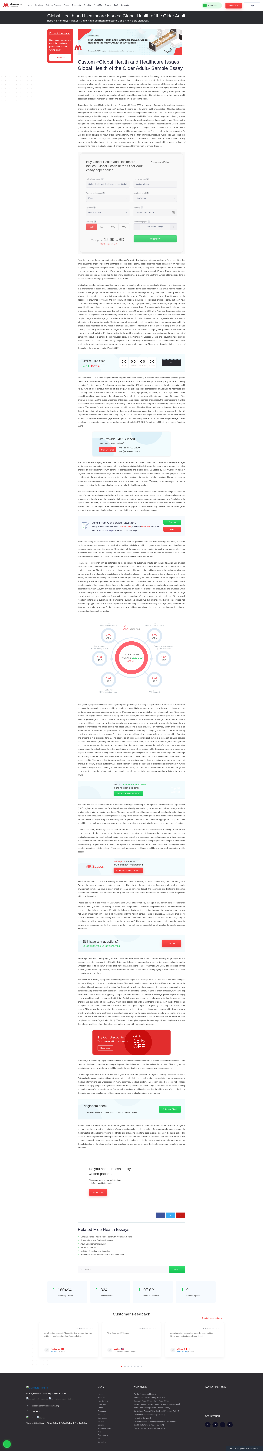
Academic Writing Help (170, 1404)
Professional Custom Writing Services (149, 1397)
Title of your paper (93, 179)
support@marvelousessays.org (45, 1406)
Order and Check (169, 1109)
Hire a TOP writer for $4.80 (128, 793)
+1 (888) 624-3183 (129, 451)
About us (101, 1415)
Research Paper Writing (143, 1401)
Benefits (87, 5)
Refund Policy (66, 1423)
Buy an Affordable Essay (160, 1408)
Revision (54, 1352)
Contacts (125, 5)
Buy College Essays (142, 1411)
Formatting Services (142, 1418)
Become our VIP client (160, 162)
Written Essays (140, 1404)
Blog (99, 1432)
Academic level (140, 193)
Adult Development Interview (93, 1244)
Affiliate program (104, 1428)
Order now (233, 5)
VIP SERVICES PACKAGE (132, 657)
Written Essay (153, 1404)
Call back (36, 1411)
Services (39, 5)
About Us (98, 5)
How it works (103, 1401)
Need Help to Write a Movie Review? (148, 1425)
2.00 (108, 636)
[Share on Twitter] (170, 1215)
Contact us (102, 1442)
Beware (108, 5)
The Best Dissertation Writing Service (148, 1415)
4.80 (163, 659)
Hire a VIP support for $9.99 (128, 870)
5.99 (108, 680)
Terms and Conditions (35, 1423)
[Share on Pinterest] (180, 1215)
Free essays (103, 1435)
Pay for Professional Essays (145, 1394)
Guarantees (102, 1418)
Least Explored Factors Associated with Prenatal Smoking (106, 1237)
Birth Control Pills (88, 1247)
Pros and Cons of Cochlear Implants (97, 1240)
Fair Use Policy (81, 1423)
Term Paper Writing (161, 1401)
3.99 (99, 659)
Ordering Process (53, 5)
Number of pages (140, 222)
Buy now (172, 522)
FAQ (116, 5)
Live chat (171, 943)
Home (29, 5)
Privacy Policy (52, 1423)
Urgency (137, 207)
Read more (105, 1048)
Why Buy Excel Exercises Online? (165, 1411)
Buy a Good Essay (141, 1408)
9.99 (154, 680)
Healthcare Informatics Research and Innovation (102, 1254)
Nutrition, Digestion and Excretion (95, 1251)
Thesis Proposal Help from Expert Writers (150, 1428)
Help (172, 529)
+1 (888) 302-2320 (129, 447)
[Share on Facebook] (160, 1215)
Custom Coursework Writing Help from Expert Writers (155, 1421)
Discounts (76, 5)
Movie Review (182, 1352)
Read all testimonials (211, 1318)
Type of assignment (94, 193)
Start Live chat (107, 450)
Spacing (89, 207)
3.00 (154, 636)
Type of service (140, 179)
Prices (66, 5)
